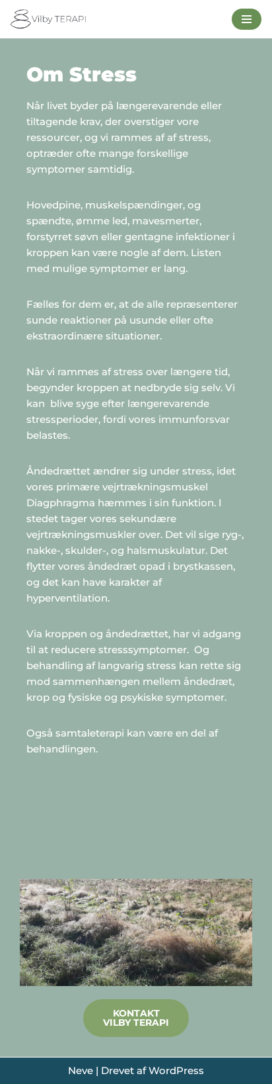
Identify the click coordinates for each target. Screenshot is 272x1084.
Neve (80, 1070)
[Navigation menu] (246, 19)
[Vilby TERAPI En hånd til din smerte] (49, 19)
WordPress (176, 1070)
